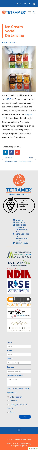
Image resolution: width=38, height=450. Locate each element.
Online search (16, 397)
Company (11, 367)
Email (9, 350)
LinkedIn (13, 400)
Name (9, 342)
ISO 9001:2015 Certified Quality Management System (19, 444)
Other (12, 412)
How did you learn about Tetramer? (18, 391)
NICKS (8, 99)
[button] (29, 12)
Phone (10, 358)
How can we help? (15, 375)
